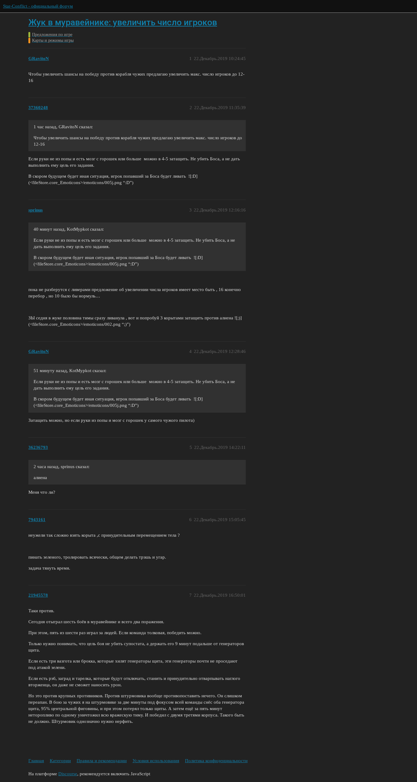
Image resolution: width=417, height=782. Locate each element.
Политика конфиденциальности (216, 760)
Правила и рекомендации (102, 760)
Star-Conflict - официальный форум (38, 6)
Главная (36, 760)
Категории (60, 760)
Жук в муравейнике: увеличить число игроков (122, 22)
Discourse (67, 773)
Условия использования (155, 760)
